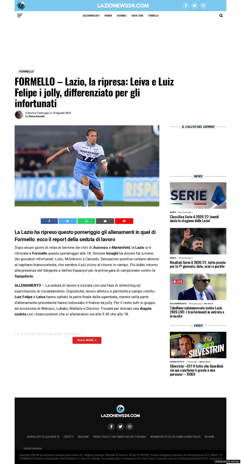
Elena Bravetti (37, 116)
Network (209, 436)
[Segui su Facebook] (111, 426)
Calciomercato (91, 15)
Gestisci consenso (32, 448)
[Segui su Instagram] (129, 426)
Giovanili (121, 15)
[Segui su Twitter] (120, 426)
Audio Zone (137, 15)
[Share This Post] (86, 221)
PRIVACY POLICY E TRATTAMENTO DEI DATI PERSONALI (119, 436)
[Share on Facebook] (50, 221)
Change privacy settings (227, 461)
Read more (85, 340)
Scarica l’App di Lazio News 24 (43, 436)
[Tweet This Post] (68, 221)
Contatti (69, 436)
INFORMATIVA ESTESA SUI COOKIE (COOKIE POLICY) (175, 436)
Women (108, 15)
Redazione (83, 436)
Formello (153, 15)
